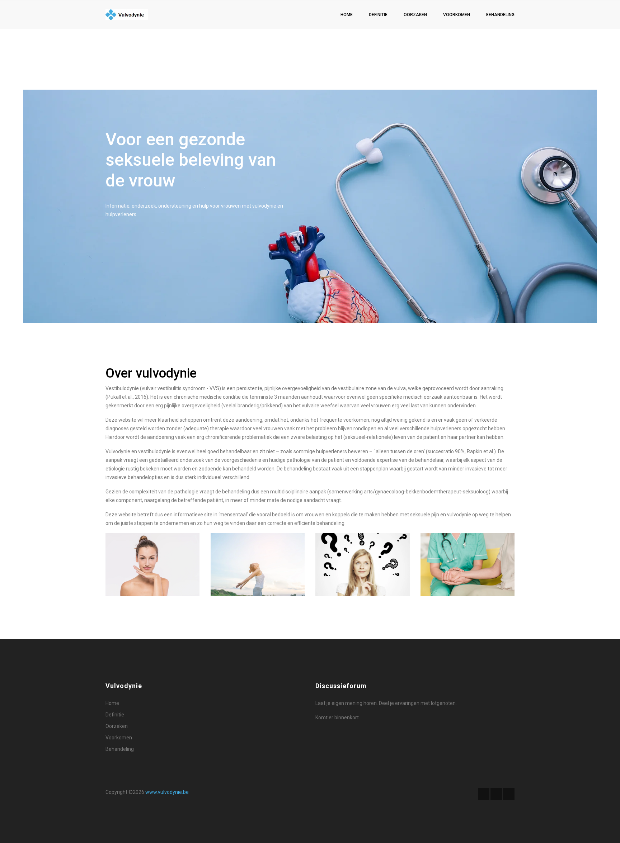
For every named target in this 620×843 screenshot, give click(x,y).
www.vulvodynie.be (167, 792)
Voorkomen (456, 14)
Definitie (378, 14)
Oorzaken (415, 14)
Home (346, 14)
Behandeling (500, 14)
